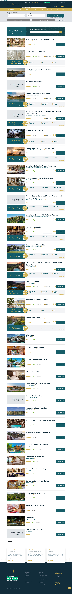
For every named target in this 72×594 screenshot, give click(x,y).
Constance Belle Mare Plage (36, 359)
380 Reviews (38, 522)
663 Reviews (39, 400)
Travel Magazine (58, 584)
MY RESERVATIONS (62, 2)
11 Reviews (38, 269)
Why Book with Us (44, 9)
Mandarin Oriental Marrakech (37, 408)
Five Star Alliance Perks (43, 579)
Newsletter (27, 578)
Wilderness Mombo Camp (35, 130)
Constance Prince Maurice (35, 347)
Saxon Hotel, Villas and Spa (36, 245)
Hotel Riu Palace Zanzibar (35, 530)
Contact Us (27, 576)
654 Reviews (39, 44)
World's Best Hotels (11, 9)
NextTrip (57, 582)
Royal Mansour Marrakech (35, 51)
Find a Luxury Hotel (61, 9)
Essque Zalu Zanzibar (34, 396)
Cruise (26, 9)
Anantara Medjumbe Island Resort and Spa (42, 420)
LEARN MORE (10, 560)
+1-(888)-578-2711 (58, 572)
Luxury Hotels (41, 572)
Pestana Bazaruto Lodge (35, 505)
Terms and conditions (33, 33)
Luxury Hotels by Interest (44, 578)
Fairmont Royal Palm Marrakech (38, 384)
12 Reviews (37, 171)
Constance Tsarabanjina (35, 457)
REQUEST (29, 560)
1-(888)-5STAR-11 (60, 6)
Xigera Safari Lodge (33, 317)
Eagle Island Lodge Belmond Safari (39, 69)
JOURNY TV (57, 583)
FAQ (52, 9)
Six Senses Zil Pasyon (34, 81)
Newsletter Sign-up (43, 584)
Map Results (62, 20)
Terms (15, 588)
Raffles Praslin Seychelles (35, 493)
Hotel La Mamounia (33, 227)
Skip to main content (4, 0)
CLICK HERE (50, 560)
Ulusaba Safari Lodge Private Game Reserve (42, 166)
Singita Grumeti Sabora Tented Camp (40, 148)
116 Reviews (38, 461)
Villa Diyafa (30, 335)
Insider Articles (28, 573)
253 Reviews (39, 376)
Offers (20, 9)
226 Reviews (39, 304)
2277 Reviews (39, 388)
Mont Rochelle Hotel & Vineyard (37, 299)
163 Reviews (39, 86)
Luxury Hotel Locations (43, 576)
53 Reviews (38, 425)
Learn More (61, 64)
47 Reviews (38, 286)
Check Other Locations (43, 20)
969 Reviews (39, 352)
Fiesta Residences (32, 371)
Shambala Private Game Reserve (38, 432)
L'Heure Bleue (31, 517)
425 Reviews (39, 473)
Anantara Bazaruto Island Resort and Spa (41, 178)
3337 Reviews (39, 449)
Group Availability (61, 17)
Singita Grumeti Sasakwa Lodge (38, 93)
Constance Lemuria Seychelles (37, 481)
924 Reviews (39, 56)
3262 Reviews (39, 364)
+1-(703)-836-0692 (59, 573)
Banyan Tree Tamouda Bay (36, 469)
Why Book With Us (28, 572)
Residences (33, 9)
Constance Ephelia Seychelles (37, 444)
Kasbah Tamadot (32, 282)
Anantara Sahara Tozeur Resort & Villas (40, 39)
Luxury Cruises (42, 581)
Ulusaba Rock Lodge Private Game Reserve (42, 215)
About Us (27, 575)
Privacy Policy (18, 588)
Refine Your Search (18, 20)
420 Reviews (39, 249)
